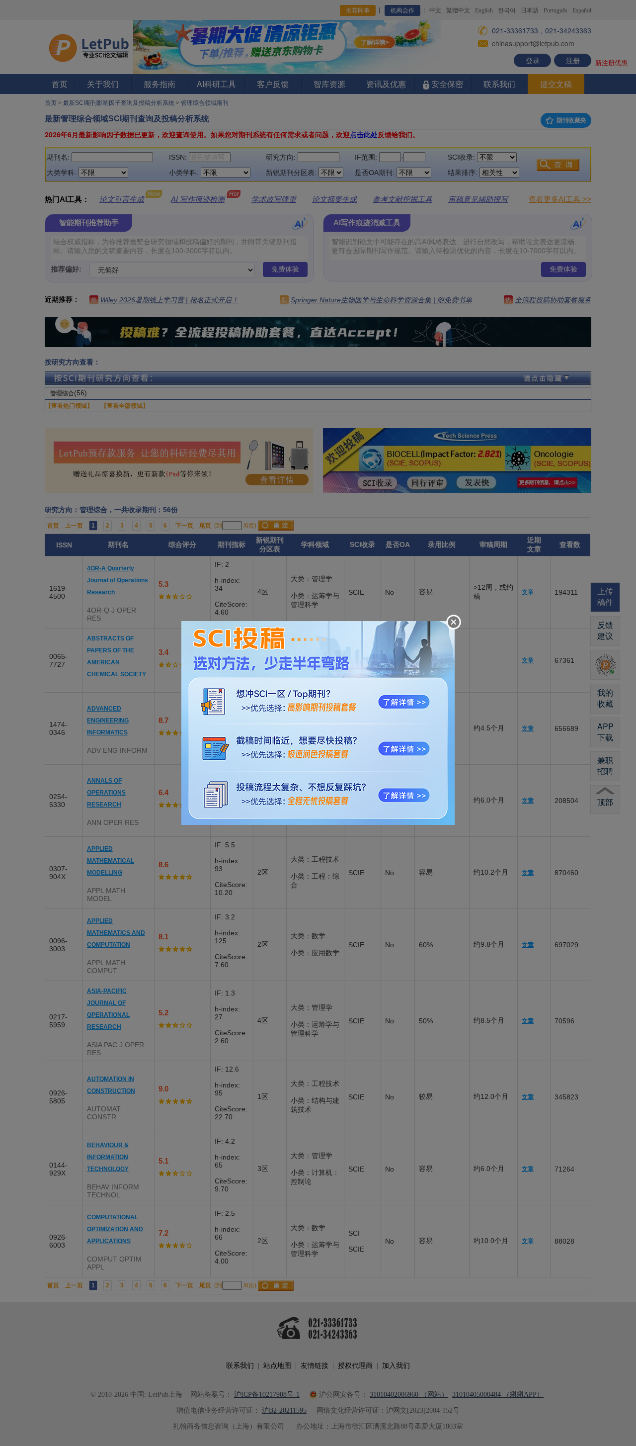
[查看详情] (318, 722)
